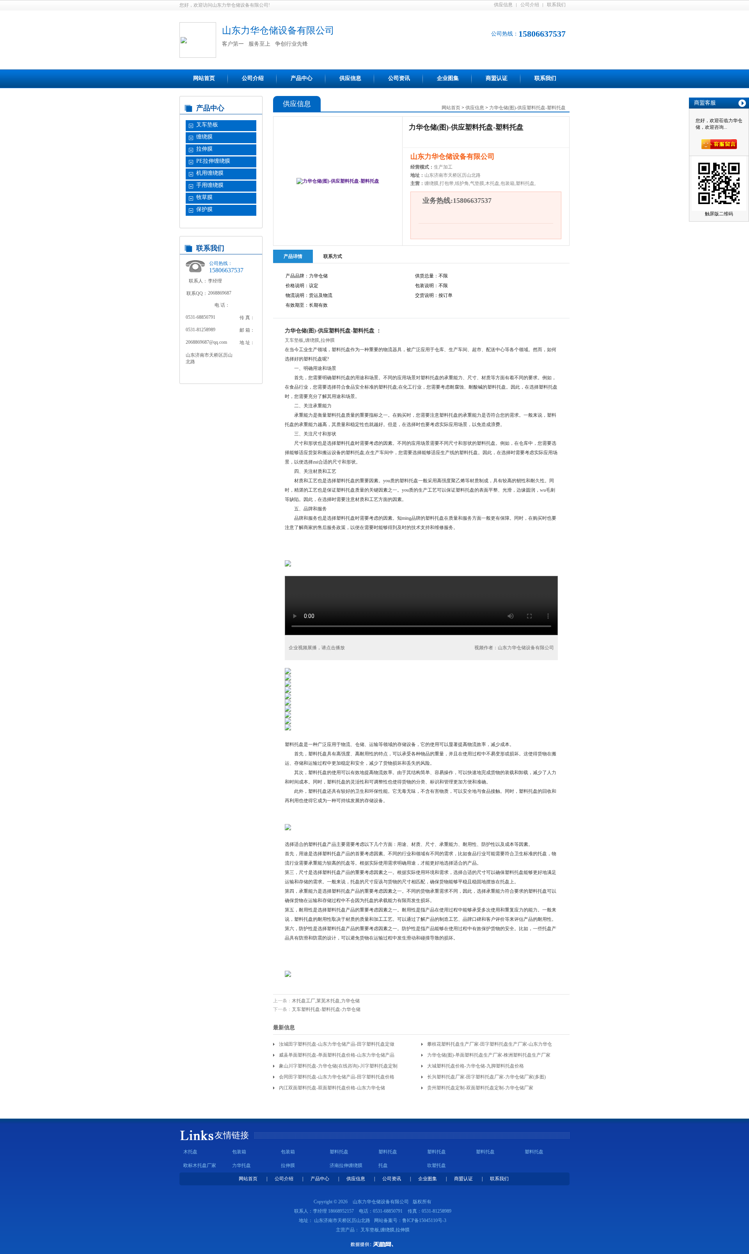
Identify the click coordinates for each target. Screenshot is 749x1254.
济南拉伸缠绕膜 (346, 1165)
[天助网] (374, 1244)
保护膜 (204, 209)
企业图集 (448, 78)
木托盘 (190, 1152)
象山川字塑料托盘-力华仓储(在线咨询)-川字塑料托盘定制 (338, 1066)
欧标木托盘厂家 (199, 1165)
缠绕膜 (204, 137)
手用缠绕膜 (210, 185)
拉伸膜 (204, 149)
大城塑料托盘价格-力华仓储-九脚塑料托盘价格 (475, 1066)
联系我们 (556, 4)
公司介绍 (529, 4)
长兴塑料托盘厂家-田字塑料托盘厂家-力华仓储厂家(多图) (486, 1077)
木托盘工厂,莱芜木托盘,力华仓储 (326, 1001)
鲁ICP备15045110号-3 (424, 1220)
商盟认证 (497, 78)
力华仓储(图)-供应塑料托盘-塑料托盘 (527, 107)
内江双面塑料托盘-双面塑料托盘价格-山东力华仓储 (332, 1088)
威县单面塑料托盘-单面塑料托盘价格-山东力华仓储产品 (336, 1055)
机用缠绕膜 (210, 173)
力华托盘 (241, 1165)
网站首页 (204, 78)
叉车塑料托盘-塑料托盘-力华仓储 (326, 1009)
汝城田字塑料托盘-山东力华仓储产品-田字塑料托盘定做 (336, 1044)
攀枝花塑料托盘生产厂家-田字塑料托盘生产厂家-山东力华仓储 (489, 1045)
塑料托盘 (339, 1152)
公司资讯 (399, 78)
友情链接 (232, 1135)
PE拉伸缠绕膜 (213, 161)
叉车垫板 (207, 125)
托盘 (383, 1165)
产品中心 (301, 78)
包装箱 (239, 1152)
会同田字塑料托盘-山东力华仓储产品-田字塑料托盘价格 (336, 1077)
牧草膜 (204, 197)
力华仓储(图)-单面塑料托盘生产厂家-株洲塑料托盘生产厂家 (488, 1055)
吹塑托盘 (436, 1165)
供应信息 (503, 4)
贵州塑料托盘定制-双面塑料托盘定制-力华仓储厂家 (480, 1088)
